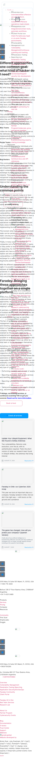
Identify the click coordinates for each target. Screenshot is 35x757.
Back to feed (11, 403)
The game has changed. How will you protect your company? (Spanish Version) (16, 532)
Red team (24, 1)
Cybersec (3, 1)
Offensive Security (14, 1)
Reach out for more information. (19, 398)
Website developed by (8, 737)
